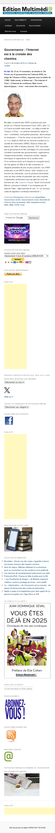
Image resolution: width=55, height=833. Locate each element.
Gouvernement (28, 199)
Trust (22, 205)
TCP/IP (17, 205)
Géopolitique (40, 197)
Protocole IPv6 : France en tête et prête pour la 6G (26, 576)
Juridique (8, 25)
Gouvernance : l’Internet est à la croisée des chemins (21, 54)
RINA (6, 205)
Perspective (19, 197)
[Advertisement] (15, 326)
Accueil (7, 20)
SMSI (11, 205)
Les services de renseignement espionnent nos (27, 573)
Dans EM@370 (20, 20)
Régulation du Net (38, 202)
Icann (36, 199)
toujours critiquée (26, 182)
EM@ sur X (8, 396)
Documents (20, 25)
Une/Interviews (36, 20)
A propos (23, 31)
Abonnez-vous (10, 31)
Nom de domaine (19, 202)
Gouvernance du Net (12, 199)
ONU (28, 202)
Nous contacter (35, 25)
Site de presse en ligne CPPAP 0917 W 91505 (27, 827)
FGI (48, 125)
